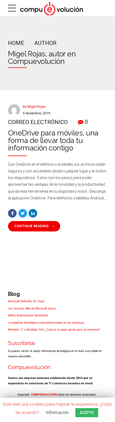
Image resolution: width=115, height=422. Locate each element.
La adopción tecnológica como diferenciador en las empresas (46, 322)
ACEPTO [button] (87, 413)
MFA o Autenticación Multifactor (28, 315)
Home (16, 43)
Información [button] (57, 412)
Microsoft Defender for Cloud (26, 301)
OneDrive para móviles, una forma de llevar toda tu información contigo (53, 140)
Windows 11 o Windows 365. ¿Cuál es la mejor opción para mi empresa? (53, 329)
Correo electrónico (38, 122)
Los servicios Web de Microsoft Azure (32, 308)
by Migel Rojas (34, 106)
